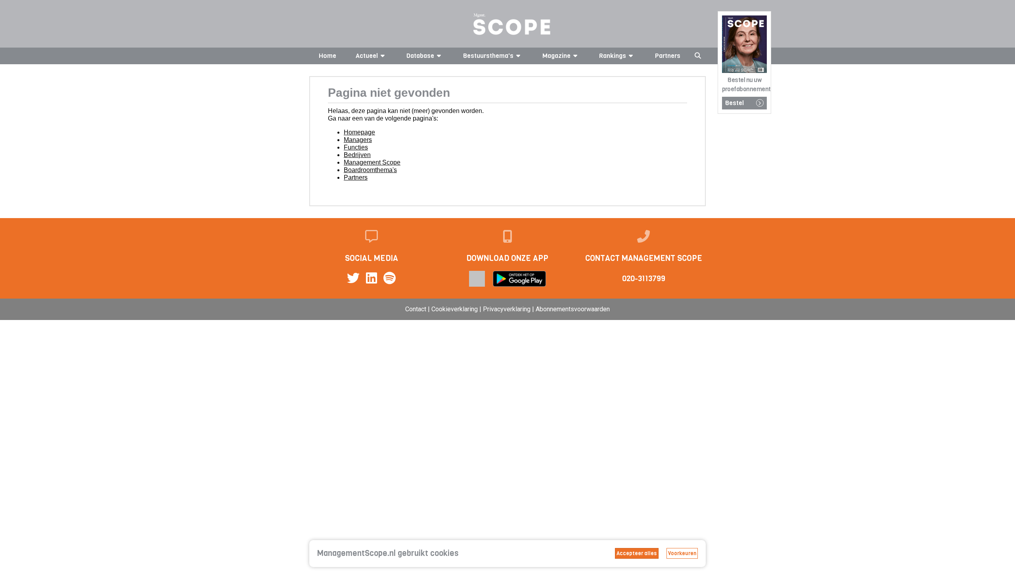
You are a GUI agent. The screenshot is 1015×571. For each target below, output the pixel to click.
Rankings (612, 56)
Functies (356, 147)
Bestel (734, 103)
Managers (358, 139)
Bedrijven (357, 154)
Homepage (359, 132)
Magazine (556, 56)
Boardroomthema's (370, 170)
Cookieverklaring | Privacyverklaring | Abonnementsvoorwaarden (520, 309)
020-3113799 (643, 279)
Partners (667, 56)
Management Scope (372, 162)
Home (327, 56)
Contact (415, 309)
